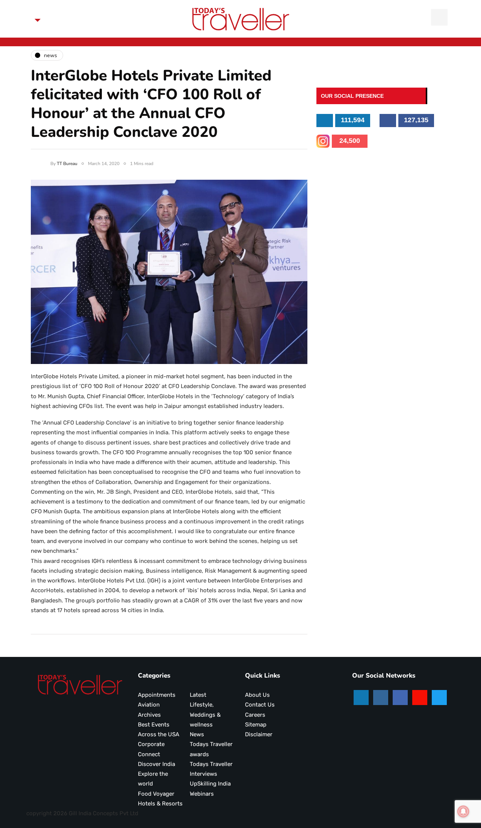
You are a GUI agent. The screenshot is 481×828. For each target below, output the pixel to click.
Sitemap (255, 724)
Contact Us (260, 704)
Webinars (202, 793)
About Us (257, 695)
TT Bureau (67, 164)
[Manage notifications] (463, 811)
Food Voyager (156, 793)
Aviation (149, 704)
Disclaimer (258, 734)
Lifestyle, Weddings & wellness (205, 714)
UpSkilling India (210, 783)
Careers (255, 714)
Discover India (156, 764)
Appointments (156, 695)
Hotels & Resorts (160, 803)
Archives (149, 714)
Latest (198, 695)
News (197, 734)
